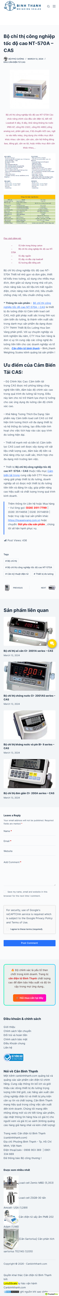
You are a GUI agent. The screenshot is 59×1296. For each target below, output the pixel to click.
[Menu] (54, 6)
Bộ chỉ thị (11, 561)
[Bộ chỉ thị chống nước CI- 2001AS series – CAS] (30, 676)
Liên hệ (8, 1047)
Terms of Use (19, 922)
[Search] (48, 6)
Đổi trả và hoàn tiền (15, 1035)
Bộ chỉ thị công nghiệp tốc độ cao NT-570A (28, 567)
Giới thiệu (9, 1026)
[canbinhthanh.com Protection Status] (11, 1291)
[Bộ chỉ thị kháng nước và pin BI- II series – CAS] (30, 724)
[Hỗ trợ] (52, 643)
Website (8, 851)
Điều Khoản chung (14, 1043)
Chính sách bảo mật (15, 1039)
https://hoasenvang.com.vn (24, 520)
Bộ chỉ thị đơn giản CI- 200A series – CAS (29, 793)
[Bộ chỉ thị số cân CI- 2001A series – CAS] (30, 631)
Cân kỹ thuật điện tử (16, 574)
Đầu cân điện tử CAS (14, 62)
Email (7, 841)
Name (8, 831)
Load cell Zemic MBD (31, 1182)
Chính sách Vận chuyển (17, 1031)
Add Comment (12, 862)
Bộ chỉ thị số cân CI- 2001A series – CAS (28, 650)
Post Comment (29, 942)
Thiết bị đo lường (43, 574)
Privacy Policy (44, 918)
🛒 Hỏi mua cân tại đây (29, 997)
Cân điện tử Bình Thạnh (37, 1275)
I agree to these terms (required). (26, 929)
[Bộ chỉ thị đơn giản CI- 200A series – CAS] (30, 773)
